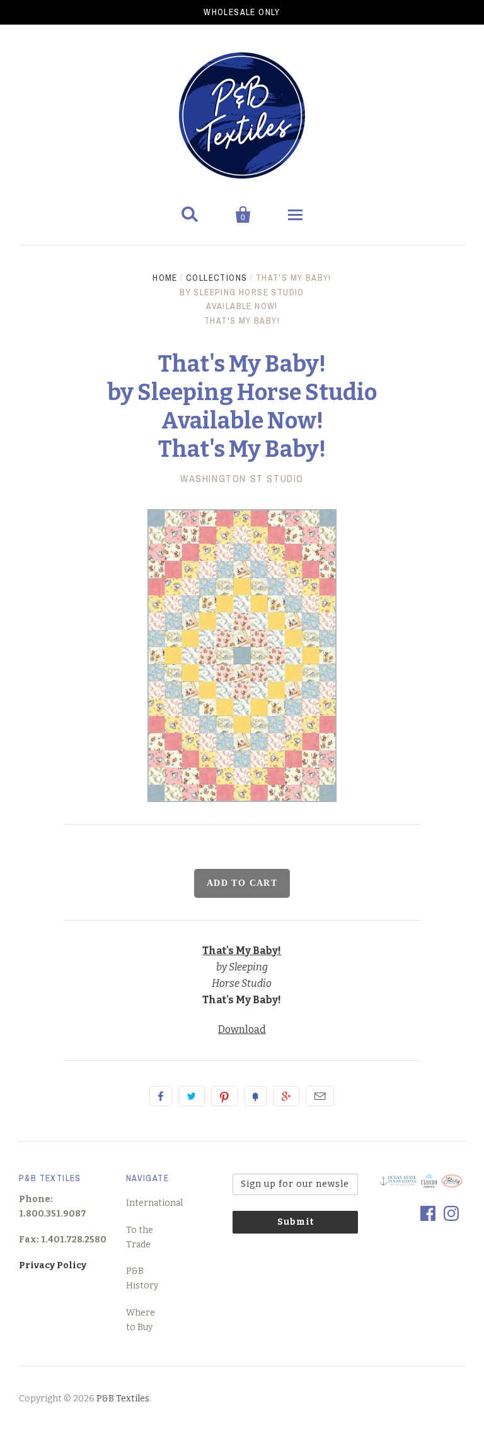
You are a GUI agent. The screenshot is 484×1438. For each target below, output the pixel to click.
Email (320, 1096)
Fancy (255, 1096)
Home (165, 277)
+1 (286, 1096)
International (154, 1203)
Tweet (191, 1096)
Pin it (224, 1096)
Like (160, 1096)
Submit (295, 1222)
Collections (216, 277)
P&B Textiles (122, 1398)
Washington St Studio (242, 478)
